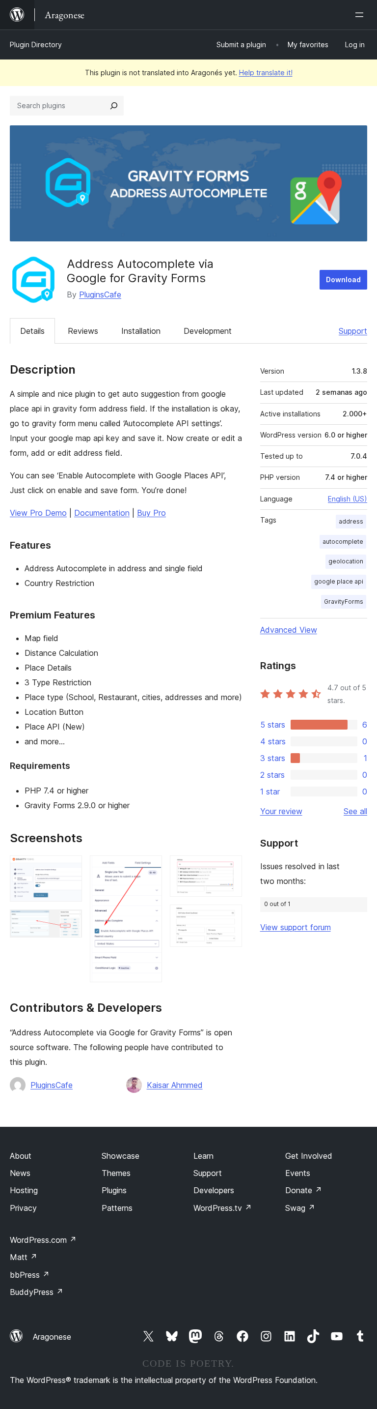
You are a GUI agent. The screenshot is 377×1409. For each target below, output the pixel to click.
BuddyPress (36, 1292)
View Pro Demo (38, 513)
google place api (338, 581)
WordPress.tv (222, 1208)
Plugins (114, 1190)
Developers (213, 1190)
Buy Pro (151, 513)
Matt (23, 1257)
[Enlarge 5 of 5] (229, 918)
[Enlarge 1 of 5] (69, 869)
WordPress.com (43, 1240)
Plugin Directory (36, 44)
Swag (300, 1208)
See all (355, 811)
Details (32, 331)
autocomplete (343, 541)
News (20, 1173)
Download (343, 279)
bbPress (30, 1275)
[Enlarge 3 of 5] (149, 869)
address (351, 521)
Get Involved (308, 1156)
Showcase (120, 1156)
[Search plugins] (114, 106)
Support (353, 331)
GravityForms (343, 601)
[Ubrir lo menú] (361, 14)
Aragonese (52, 1337)
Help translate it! (266, 72)
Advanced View (288, 630)
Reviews (83, 331)
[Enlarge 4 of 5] (229, 869)
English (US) (347, 499)
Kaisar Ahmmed (175, 1085)
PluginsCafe (100, 294)
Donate (303, 1190)
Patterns (117, 1208)
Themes (116, 1173)
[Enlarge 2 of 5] (69, 923)
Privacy (23, 1208)
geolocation (345, 561)
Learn (203, 1156)
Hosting (24, 1190)
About (20, 1156)
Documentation (102, 513)
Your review (281, 811)
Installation (141, 331)
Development (208, 331)
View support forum (295, 927)
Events (297, 1173)
